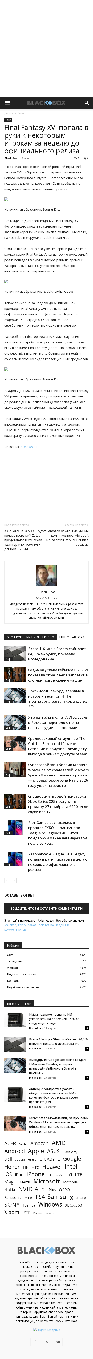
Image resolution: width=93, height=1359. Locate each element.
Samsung (60, 1196)
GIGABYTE (49, 1159)
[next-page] (14, 880)
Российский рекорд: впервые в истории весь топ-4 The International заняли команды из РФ (57, 698)
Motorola (70, 1182)
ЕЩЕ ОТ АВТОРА (71, 637)
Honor (12, 1166)
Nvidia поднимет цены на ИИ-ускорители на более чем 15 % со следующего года (54, 1018)
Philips (28, 1197)
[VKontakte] (58, 1342)
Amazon (39, 1143)
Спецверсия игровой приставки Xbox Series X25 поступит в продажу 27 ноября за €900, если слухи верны (58, 804)
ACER (10, 1143)
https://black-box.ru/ (46, 598)
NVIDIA (28, 1189)
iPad (19, 1174)
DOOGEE (20, 1159)
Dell (8, 1159)
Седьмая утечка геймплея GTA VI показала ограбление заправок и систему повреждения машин (58, 675)
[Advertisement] (46, 48)
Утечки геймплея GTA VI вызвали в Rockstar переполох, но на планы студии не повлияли (58, 722)
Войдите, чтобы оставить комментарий (46, 908)
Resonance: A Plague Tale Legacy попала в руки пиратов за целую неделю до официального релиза (57, 862)
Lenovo (56, 1174)
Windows (50, 1204)
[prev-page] (7, 880)
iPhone (36, 1174)
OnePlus (49, 1190)
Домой (8, 113)
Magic (10, 1182)
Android (14, 1151)
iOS (8, 1174)
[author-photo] (46, 586)
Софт (21, 113)
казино (50, 1213)
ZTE (27, 1212)
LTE (78, 1174)
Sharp (81, 1197)
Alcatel (23, 1144)
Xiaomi (12, 1212)
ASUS (53, 1151)
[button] (7, 103)
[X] (46, 1342)
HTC (35, 1167)
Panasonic (12, 1197)
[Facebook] (34, 1342)
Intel (70, 1166)
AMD (59, 1143)
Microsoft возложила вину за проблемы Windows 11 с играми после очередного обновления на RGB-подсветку (58, 1122)
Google (72, 1158)
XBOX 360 (73, 1205)
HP (26, 1167)
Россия (38, 1213)
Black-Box (11, 158)
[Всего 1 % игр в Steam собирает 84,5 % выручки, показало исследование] (15, 653)
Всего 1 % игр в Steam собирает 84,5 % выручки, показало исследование (57, 653)
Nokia (9, 1190)
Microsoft (46, 1181)
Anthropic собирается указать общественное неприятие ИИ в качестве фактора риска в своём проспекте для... (53, 1095)
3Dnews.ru (29, 447)
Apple (36, 1150)
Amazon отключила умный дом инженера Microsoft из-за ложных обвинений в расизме (67, 538)
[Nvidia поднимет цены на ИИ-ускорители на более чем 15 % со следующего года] (15, 1019)
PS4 (40, 1196)
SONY (11, 1204)
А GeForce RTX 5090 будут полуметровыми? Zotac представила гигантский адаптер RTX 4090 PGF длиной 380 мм (25, 540)
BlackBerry (70, 1152)
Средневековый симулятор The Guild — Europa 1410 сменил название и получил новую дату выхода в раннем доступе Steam (57, 746)
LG (69, 1174)
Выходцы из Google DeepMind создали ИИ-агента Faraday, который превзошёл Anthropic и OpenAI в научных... (58, 1066)
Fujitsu (32, 1159)
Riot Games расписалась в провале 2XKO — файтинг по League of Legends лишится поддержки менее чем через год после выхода (57, 833)
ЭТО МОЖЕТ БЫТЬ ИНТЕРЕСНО (30, 637)
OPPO (64, 1190)
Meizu (25, 1182)
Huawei (51, 1166)
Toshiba (28, 1205)
